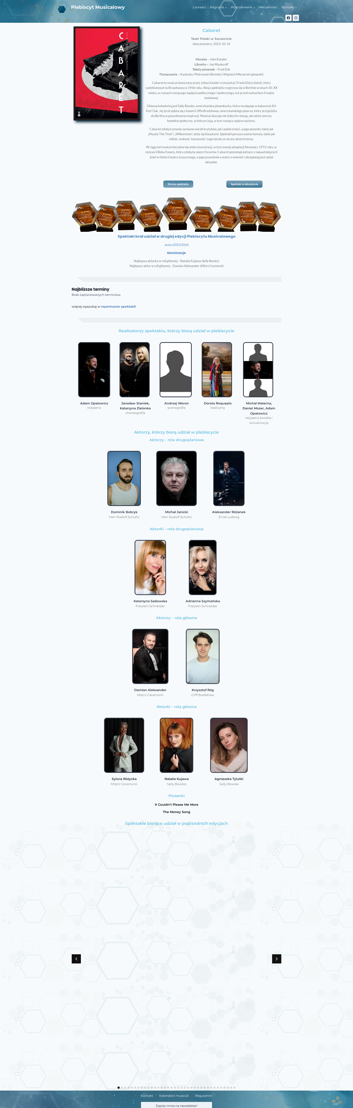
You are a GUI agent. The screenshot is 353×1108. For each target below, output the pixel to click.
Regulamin (203, 1096)
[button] (276, 958)
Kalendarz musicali (174, 1096)
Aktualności (268, 7)
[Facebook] (288, 18)
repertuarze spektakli (118, 306)
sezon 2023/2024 (177, 245)
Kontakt (147, 1096)
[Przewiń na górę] (340, 1103)
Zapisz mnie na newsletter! (176, 1106)
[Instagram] (296, 18)
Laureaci (199, 7)
